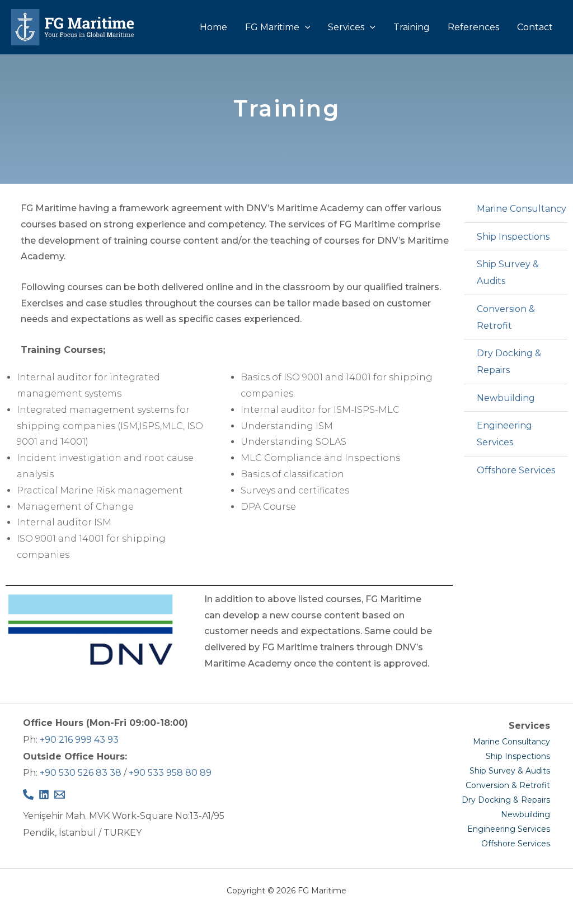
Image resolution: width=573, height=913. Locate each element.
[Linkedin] (44, 794)
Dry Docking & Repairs (506, 800)
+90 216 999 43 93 (79, 739)
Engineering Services (508, 829)
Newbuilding (525, 814)
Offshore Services (515, 844)
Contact (535, 27)
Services (346, 27)
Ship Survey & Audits (509, 771)
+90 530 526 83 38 (80, 772)
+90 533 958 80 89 (170, 772)
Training (411, 27)
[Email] (59, 794)
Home (213, 27)
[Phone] (28, 794)
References (473, 27)
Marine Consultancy (511, 742)
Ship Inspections (518, 756)
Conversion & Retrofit (508, 785)
